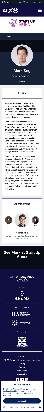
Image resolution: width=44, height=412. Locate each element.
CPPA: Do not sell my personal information (22, 360)
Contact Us (22, 374)
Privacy (22, 363)
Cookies (22, 356)
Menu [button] (9, 36)
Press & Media (22, 371)
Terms (22, 367)
